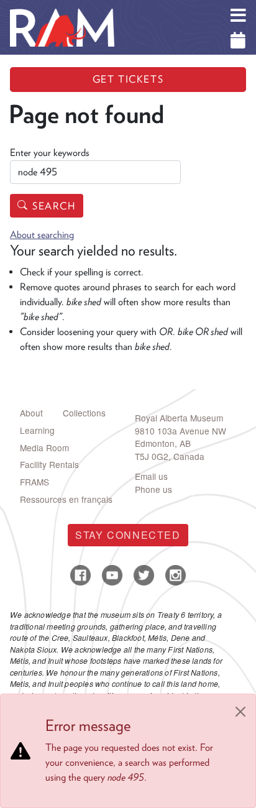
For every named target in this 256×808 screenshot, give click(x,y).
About (31, 412)
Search (54, 206)
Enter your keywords (49, 152)
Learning (37, 430)
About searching (42, 235)
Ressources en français (66, 499)
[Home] (62, 9)
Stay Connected (127, 535)
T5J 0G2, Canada (169, 456)
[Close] (240, 711)
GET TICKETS (128, 79)
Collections (84, 412)
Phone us (153, 489)
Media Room (44, 447)
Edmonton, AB (163, 443)
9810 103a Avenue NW (180, 431)
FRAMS (34, 481)
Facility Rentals (49, 464)
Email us (151, 476)
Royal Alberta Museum (179, 417)
